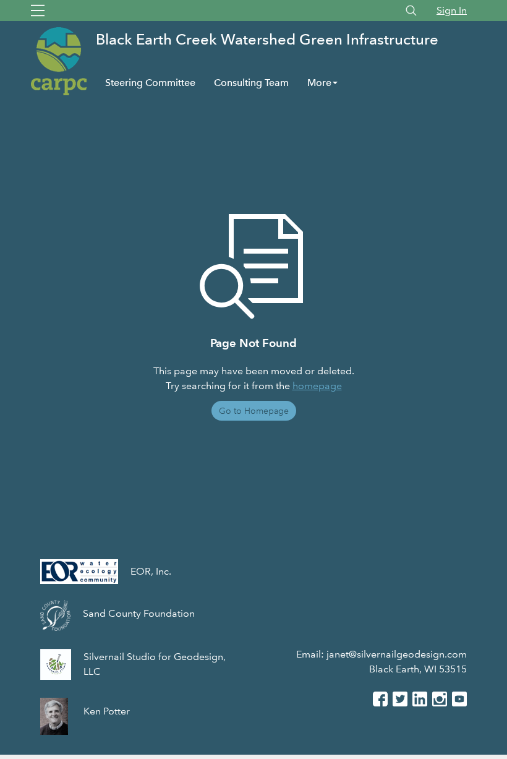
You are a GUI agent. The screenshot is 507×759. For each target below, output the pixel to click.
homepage (317, 386)
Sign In (452, 10)
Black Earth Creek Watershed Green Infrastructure (267, 39)
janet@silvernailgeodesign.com (396, 654)
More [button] (319, 82)
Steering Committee (150, 82)
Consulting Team (251, 82)
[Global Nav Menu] (37, 10)
